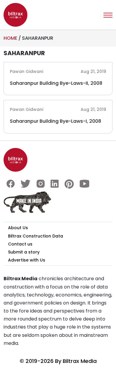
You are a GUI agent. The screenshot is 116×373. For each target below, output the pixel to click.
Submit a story (24, 252)
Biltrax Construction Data (35, 236)
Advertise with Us (26, 260)
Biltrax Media (80, 361)
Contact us (20, 244)
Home (10, 38)
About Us (18, 228)
